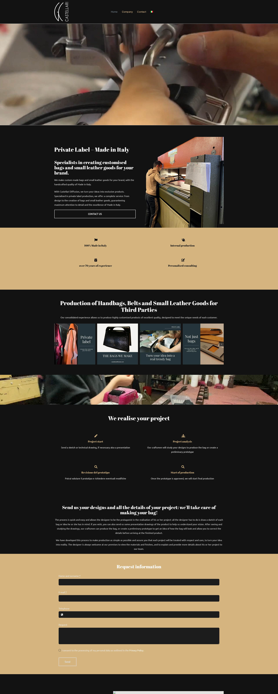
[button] (56, 344)
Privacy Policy (136, 650)
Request (63, 624)
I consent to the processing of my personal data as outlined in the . (103, 650)
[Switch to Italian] (151, 11)
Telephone (64, 608)
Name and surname (70, 575)
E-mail (63, 592)
